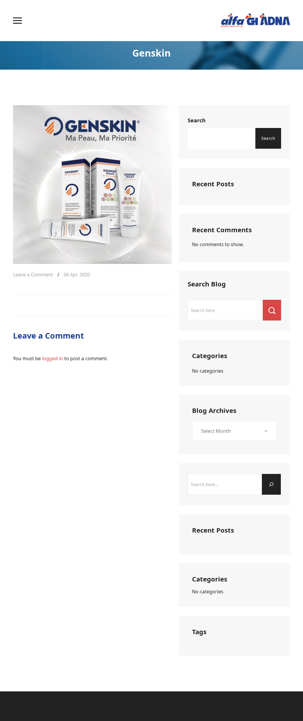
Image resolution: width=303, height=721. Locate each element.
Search (197, 120)
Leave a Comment (33, 274)
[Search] (271, 484)
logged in (52, 358)
